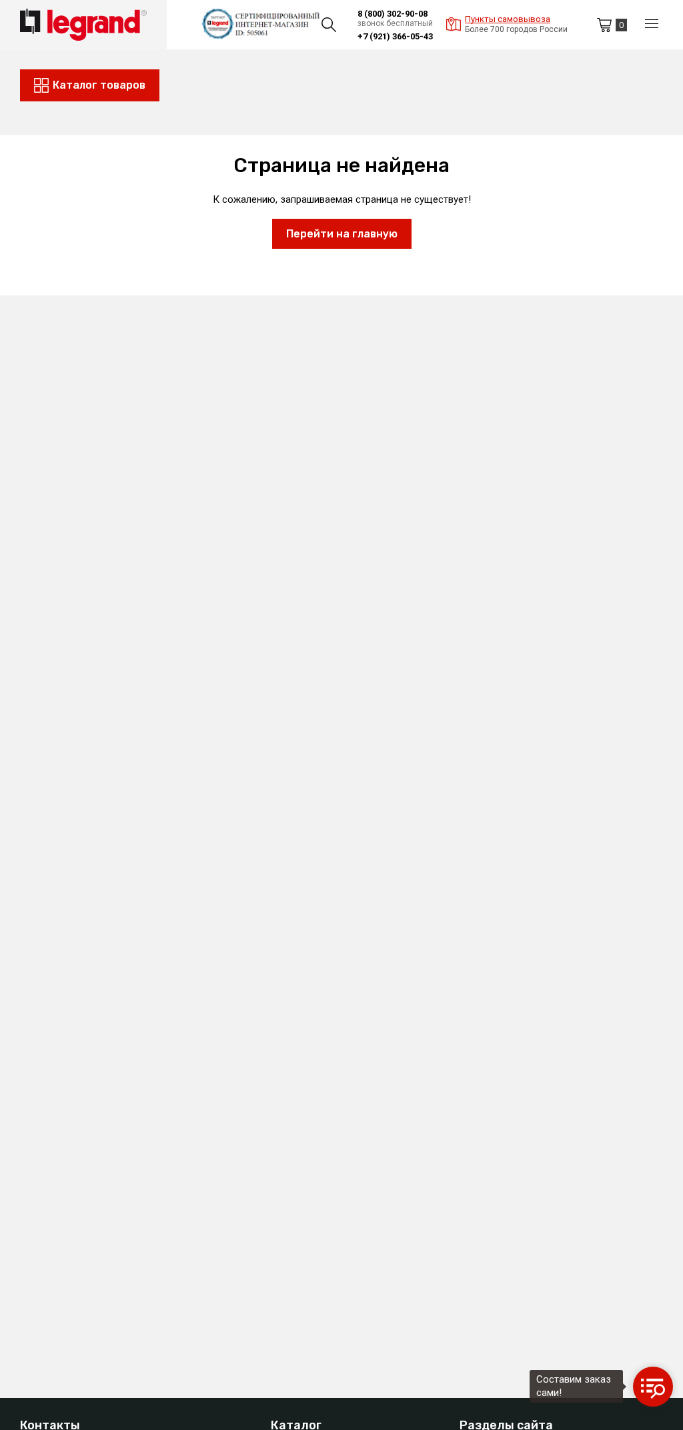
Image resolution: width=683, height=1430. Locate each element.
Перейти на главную (342, 233)
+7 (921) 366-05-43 (395, 36)
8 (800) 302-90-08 (393, 14)
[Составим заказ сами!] (653, 1387)
